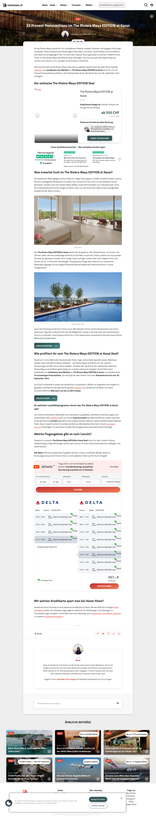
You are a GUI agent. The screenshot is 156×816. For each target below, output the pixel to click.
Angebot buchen (43, 398)
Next (75, 115)
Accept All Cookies (98, 799)
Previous (37, 115)
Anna (76, 34)
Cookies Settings (98, 805)
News (45, 5)
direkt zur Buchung (100, 138)
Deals (78, 19)
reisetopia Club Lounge (65, 679)
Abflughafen (67, 476)
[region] (67, 802)
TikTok (131, 801)
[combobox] (72, 481)
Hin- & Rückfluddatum (43, 476)
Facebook (131, 795)
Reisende (105, 476)
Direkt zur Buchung (44, 346)
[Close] (121, 798)
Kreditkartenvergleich (53, 616)
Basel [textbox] (69, 481)
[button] (8, 803)
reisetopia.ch (15, 5)
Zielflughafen (86, 476)
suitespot (38, 70)
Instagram (131, 798)
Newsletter (131, 793)
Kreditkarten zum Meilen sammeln (106, 613)
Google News (131, 804)
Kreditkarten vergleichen (112, 5)
